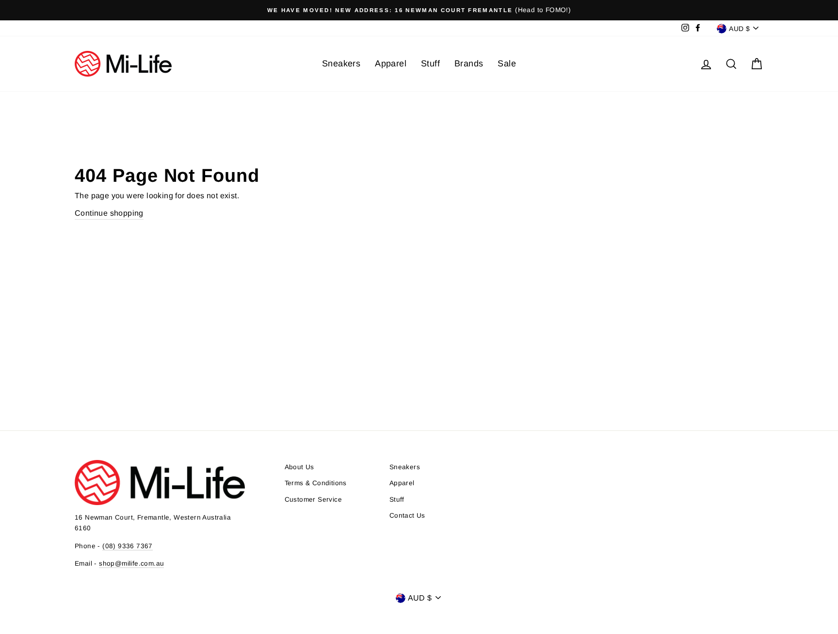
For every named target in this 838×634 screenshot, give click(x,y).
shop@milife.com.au (131, 563)
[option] (419, 10)
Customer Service (313, 499)
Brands (468, 63)
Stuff (430, 63)
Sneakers (341, 63)
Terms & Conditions (316, 483)
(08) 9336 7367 (127, 546)
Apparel (390, 63)
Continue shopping (109, 213)
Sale (507, 63)
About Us (299, 467)
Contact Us (407, 515)
